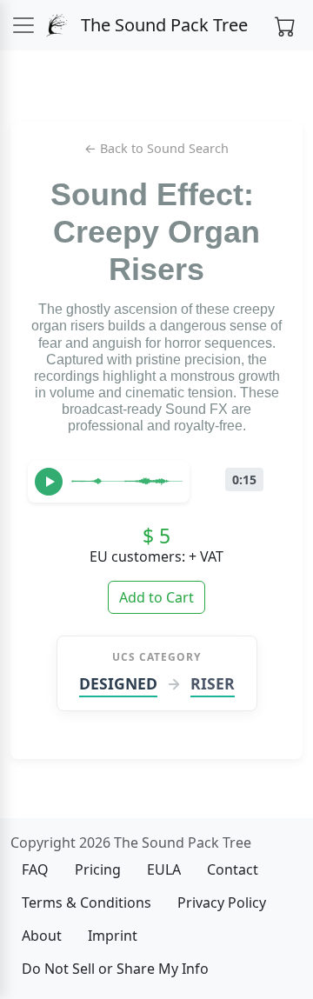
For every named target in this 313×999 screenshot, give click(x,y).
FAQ (35, 869)
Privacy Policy (221, 902)
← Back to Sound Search (156, 148)
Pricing (98, 869)
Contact (232, 869)
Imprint (112, 935)
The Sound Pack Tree (162, 25)
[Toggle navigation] (23, 25)
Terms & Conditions (86, 902)
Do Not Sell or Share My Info (115, 968)
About (42, 935)
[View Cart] (285, 25)
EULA (164, 869)
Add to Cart (156, 597)
